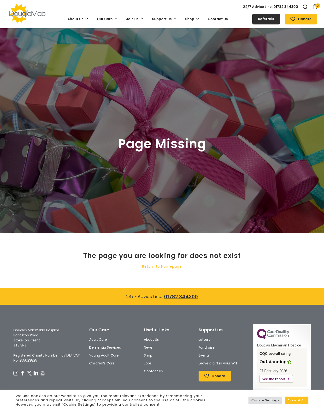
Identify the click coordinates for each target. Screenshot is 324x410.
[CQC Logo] (273, 338)
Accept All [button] (297, 400)
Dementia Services (105, 347)
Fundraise (207, 347)
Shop (148, 355)
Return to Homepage (162, 266)
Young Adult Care (104, 355)
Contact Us (153, 371)
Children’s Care (102, 363)
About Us (151, 339)
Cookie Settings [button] (265, 400)
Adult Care (98, 339)
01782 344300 (285, 6)
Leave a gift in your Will (218, 363)
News (148, 347)
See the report (273, 379)
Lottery (204, 339)
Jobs (148, 363)
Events (204, 355)
